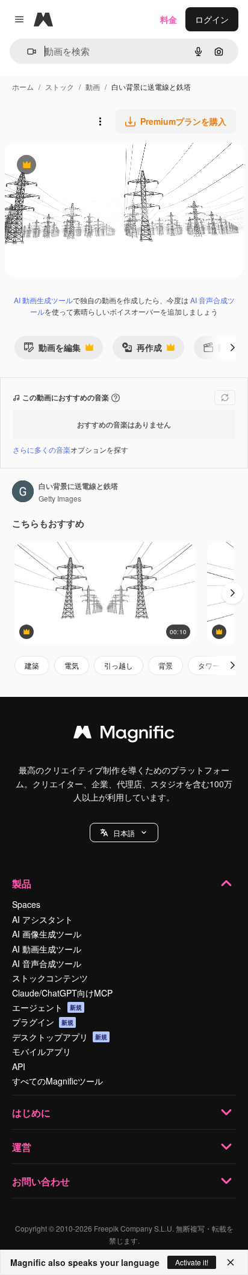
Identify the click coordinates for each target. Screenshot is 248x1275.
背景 (165, 665)
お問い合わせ (41, 1181)
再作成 (142, 350)
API (18, 1066)
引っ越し (118, 665)
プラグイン (42, 1022)
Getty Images (60, 498)
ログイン (212, 19)
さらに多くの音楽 (41, 449)
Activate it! (191, 1262)
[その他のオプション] (100, 121)
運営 (21, 1147)
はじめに (31, 1112)
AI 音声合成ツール (46, 963)
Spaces (26, 904)
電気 (71, 665)
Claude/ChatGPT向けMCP (62, 993)
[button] (124, 832)
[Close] (230, 1262)
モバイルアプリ (41, 1051)
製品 (21, 883)
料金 (168, 19)
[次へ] (232, 347)
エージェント (47, 1007)
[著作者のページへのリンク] (23, 492)
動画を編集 (52, 350)
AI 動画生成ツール (43, 300)
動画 (92, 86)
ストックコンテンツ (50, 978)
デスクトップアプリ (59, 1037)
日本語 (124, 833)
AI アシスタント (42, 919)
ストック (59, 86)
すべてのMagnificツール (57, 1081)
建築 (32, 665)
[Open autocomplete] (26, 51)
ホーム (23, 86)
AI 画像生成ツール (46, 934)
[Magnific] (124, 735)
